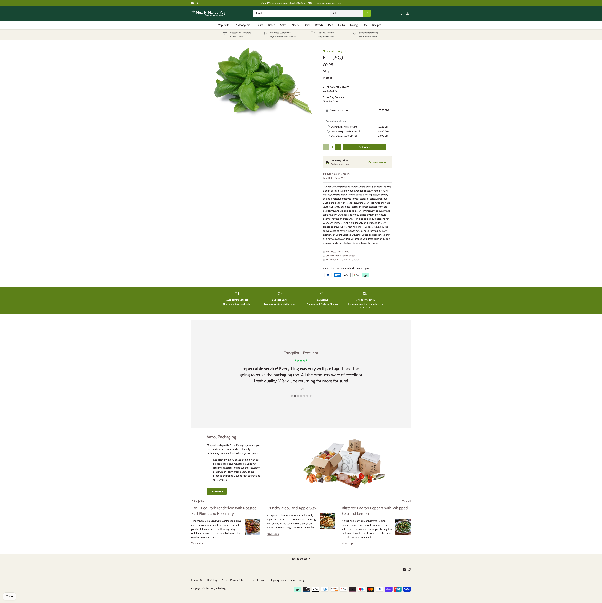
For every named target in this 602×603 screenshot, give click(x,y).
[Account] (400, 13)
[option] (262, 81)
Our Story (212, 580)
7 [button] (310, 396)
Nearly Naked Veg (332, 51)
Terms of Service (257, 580)
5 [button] (304, 396)
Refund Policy (297, 580)
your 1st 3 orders (336, 173)
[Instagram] (197, 3)
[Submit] (367, 13)
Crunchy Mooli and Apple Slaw (292, 508)
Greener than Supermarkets (340, 255)
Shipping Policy (278, 580)
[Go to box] (407, 13)
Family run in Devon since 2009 (343, 259)
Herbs (347, 51)
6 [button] (307, 396)
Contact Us (197, 580)
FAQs (224, 580)
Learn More (217, 491)
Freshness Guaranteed (337, 251)
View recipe (197, 543)
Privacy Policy (237, 580)
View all (406, 500)
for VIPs (334, 177)
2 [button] (294, 396)
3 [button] (297, 396)
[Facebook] (192, 3)
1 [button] (291, 396)
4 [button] (301, 396)
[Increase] (338, 147)
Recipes (197, 500)
